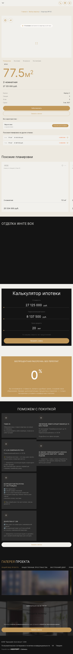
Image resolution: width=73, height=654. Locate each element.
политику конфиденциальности (19, 624)
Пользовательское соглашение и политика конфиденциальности (26, 646)
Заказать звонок (36, 630)
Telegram (59, 646)
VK (53, 646)
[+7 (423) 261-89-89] (60, 3)
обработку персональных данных (50, 624)
